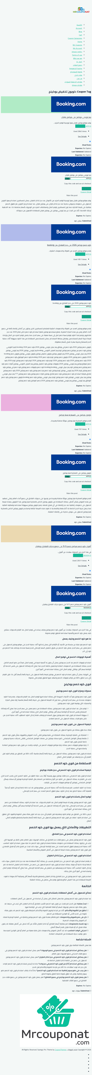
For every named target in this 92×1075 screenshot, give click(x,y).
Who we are (77, 58)
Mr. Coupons (77, 45)
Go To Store (86, 188)
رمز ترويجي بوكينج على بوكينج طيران (76, 117)
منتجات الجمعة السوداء (73, 81)
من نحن (79, 78)
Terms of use (77, 55)
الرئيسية (79, 25)
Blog (80, 31)
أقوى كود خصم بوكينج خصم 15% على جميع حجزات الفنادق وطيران (63, 546)
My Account (77, 48)
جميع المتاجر (77, 65)
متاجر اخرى (78, 75)
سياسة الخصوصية (75, 68)
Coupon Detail (86, 192)
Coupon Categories (75, 38)
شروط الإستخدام (76, 71)
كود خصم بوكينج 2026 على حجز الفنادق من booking (69, 245)
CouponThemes (61, 1049)
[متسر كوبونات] (81, 19)
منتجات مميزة (77, 85)
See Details (82, 136)
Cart (80, 35)
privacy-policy (77, 51)
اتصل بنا (79, 61)
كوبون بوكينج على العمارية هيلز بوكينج (75, 415)
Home (80, 41)
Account (79, 28)
